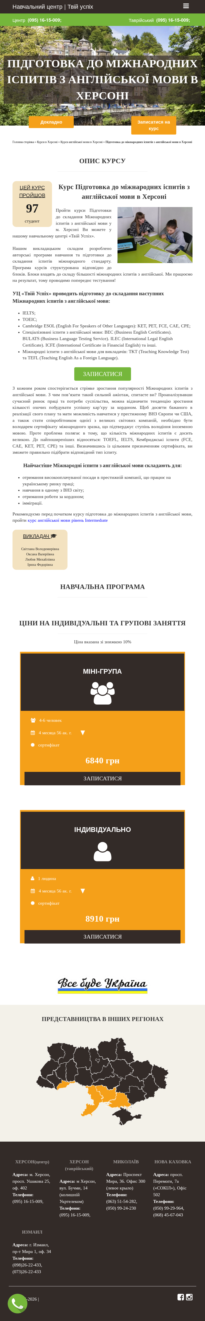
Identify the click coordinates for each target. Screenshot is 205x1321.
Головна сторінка (23, 142)
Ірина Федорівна (40, 565)
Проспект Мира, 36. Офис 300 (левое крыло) (125, 1181)
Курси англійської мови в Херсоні (81, 142)
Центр (18, 20)
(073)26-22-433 (26, 1271)
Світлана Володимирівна (40, 549)
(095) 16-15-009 (27, 1201)
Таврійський (141, 20)
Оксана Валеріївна (40, 554)
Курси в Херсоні (47, 142)
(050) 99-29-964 (168, 1208)
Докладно (51, 122)
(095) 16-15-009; (45, 20)
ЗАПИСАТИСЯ (102, 374)
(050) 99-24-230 (121, 1208)
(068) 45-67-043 (168, 1214)
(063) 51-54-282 (121, 1201)
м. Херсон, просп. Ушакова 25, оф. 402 (31, 1181)
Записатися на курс (154, 125)
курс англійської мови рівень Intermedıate (68, 520)
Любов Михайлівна (40, 559)
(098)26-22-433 (26, 1264)
